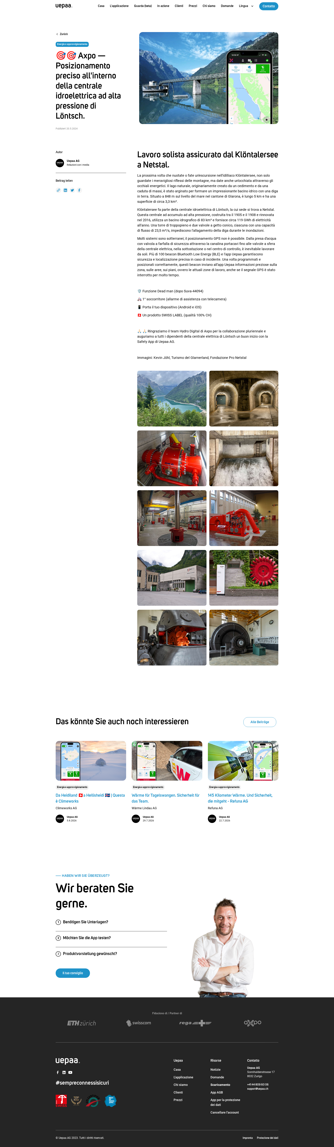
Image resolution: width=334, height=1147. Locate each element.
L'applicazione (119, 6)
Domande (227, 6)
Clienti (179, 6)
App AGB (216, 1092)
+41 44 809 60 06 (258, 1084)
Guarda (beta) (143, 6)
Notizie (215, 1069)
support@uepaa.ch (257, 1088)
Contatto (269, 6)
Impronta (248, 1138)
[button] (246, 6)
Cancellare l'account (224, 1112)
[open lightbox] (171, 398)
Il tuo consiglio (73, 973)
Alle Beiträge (259, 722)
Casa (101, 6)
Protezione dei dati (267, 1138)
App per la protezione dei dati (225, 1102)
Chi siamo (181, 1085)
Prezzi (193, 6)
